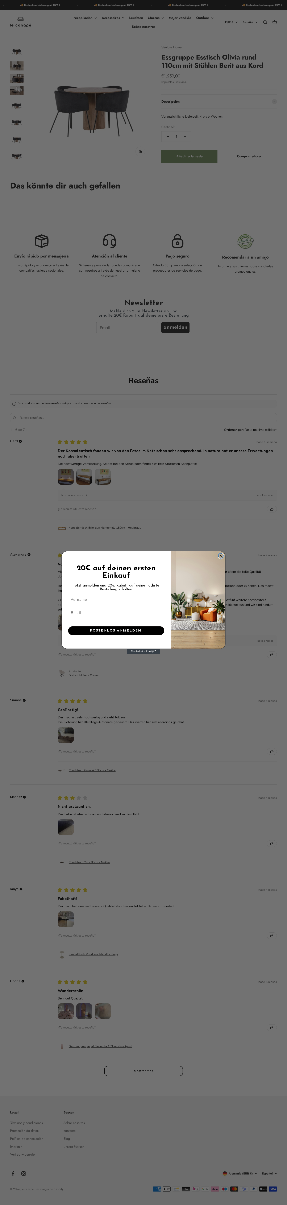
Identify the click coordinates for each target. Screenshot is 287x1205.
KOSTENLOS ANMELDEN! (116, 630)
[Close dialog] (220, 555)
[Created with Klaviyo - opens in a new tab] (143, 651)
